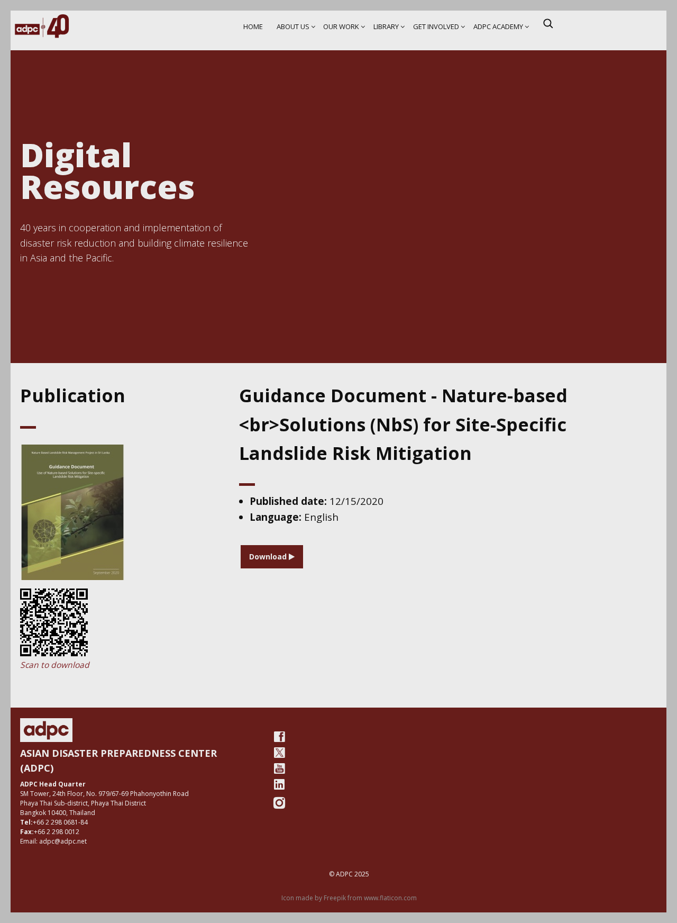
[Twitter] (279, 752)
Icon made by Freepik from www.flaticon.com (349, 897)
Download (269, 556)
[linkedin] (279, 784)
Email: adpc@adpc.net (53, 841)
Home (253, 26)
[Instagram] (279, 803)
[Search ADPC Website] (548, 23)
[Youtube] (279, 768)
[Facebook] (279, 736)
